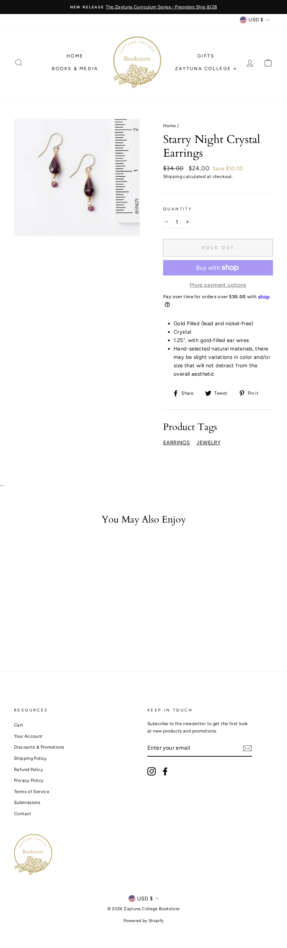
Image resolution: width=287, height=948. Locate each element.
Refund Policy (28, 769)
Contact (22, 813)
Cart (18, 725)
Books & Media (75, 68)
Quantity (177, 208)
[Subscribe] (247, 748)
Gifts (206, 56)
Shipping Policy (30, 758)
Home (75, 56)
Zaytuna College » (206, 68)
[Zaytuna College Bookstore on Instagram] (151, 771)
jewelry (208, 442)
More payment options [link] (218, 285)
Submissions (27, 802)
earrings (176, 442)
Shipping (172, 176)
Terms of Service (31, 791)
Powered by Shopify (144, 920)
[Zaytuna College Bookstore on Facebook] (165, 771)
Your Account (28, 736)
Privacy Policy (28, 780)
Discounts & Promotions (39, 747)
